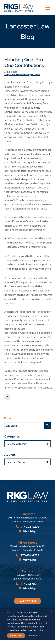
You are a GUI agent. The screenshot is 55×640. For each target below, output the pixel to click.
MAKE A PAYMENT (27, 601)
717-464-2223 (29, 555)
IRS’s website (44, 387)
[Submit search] (47, 425)
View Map (29, 531)
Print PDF (13, 418)
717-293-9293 (29, 527)
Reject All (35, 635)
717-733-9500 (29, 584)
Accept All (16, 635)
